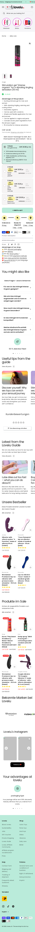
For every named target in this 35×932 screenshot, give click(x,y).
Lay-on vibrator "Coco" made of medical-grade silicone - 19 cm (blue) (24, 579)
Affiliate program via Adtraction (8, 851)
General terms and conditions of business (26, 868)
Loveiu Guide (6, 841)
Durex (3, 634)
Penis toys (23, 828)
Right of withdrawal (26, 874)
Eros (19, 634)
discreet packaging (14, 249)
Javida (4, 535)
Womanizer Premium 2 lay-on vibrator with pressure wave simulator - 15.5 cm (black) (9, 580)
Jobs (3, 831)
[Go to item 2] (11, 76)
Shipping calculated (17, 132)
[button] (17, 147)
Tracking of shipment (6, 876)
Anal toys (22, 831)
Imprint (21, 880)
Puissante (21, 535)
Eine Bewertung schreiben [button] (18, 428)
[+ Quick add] (14, 530)
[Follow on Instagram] (3, 906)
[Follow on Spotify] (13, 906)
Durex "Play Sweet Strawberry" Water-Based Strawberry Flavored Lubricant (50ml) (9, 642)
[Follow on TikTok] (8, 906)
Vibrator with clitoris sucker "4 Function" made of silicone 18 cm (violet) (9, 541)
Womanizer (5, 572)
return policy (14, 254)
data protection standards (17, 258)
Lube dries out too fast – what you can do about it (14, 480)
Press (4, 856)
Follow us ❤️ (17, 765)
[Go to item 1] (4, 76)
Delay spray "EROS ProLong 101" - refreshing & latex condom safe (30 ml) (25, 641)
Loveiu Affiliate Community (7, 846)
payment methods (20, 256)
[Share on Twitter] (12, 244)
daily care (13, 36)
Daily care (22, 841)
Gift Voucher (6, 835)
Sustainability (6, 828)
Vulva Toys (23, 825)
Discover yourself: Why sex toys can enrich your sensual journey (14, 390)
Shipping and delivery (6, 870)
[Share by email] (18, 244)
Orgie (4, 82)
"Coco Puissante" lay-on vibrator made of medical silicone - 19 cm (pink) (24, 541)
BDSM (21, 845)
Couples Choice (22, 671)
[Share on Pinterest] (15, 244)
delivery (10, 252)
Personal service (9, 260)
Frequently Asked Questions (8, 881)
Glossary (5, 886)
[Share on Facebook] (8, 244)
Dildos (21, 835)
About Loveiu (6, 825)
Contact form (7, 866)
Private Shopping (8, 838)
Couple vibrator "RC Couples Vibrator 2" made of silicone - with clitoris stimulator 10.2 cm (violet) (25, 679)
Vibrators (22, 838)
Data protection (25, 877)
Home (4, 36)
